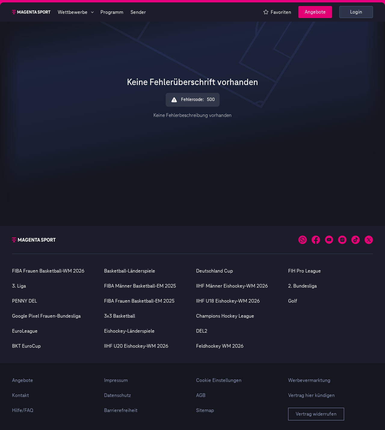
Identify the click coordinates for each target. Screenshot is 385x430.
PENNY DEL (24, 301)
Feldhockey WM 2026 (219, 346)
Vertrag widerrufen (316, 414)
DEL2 (201, 331)
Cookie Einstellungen (219, 380)
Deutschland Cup (214, 271)
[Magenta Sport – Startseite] (31, 12)
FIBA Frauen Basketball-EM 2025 (139, 301)
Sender (138, 12)
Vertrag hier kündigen (311, 395)
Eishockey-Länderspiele (129, 331)
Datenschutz (117, 395)
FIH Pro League (304, 271)
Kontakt (20, 395)
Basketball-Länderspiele (129, 271)
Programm (111, 12)
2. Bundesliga (302, 286)
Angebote (315, 12)
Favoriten (281, 12)
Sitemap (205, 410)
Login (356, 12)
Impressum (116, 380)
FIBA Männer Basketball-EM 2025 (140, 286)
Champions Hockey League (225, 316)
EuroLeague (25, 331)
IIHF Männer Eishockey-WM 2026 (232, 286)
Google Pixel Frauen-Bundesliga (46, 316)
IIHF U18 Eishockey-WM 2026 (228, 301)
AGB (200, 395)
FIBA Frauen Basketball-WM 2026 (48, 271)
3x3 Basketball (119, 316)
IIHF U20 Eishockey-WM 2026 (136, 346)
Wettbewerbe (73, 12)
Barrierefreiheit (120, 410)
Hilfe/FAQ (22, 410)
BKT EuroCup (26, 346)
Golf (292, 301)
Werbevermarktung (309, 380)
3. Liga (19, 286)
